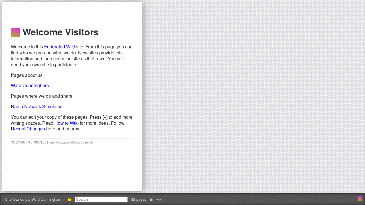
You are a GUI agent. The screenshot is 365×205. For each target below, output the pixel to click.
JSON (37, 142)
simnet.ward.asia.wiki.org (63, 142)
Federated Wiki (59, 46)
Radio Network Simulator (36, 106)
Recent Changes (28, 128)
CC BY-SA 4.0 (20, 142)
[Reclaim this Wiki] (69, 199)
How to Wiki (66, 123)
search (88, 142)
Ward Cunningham (30, 85)
